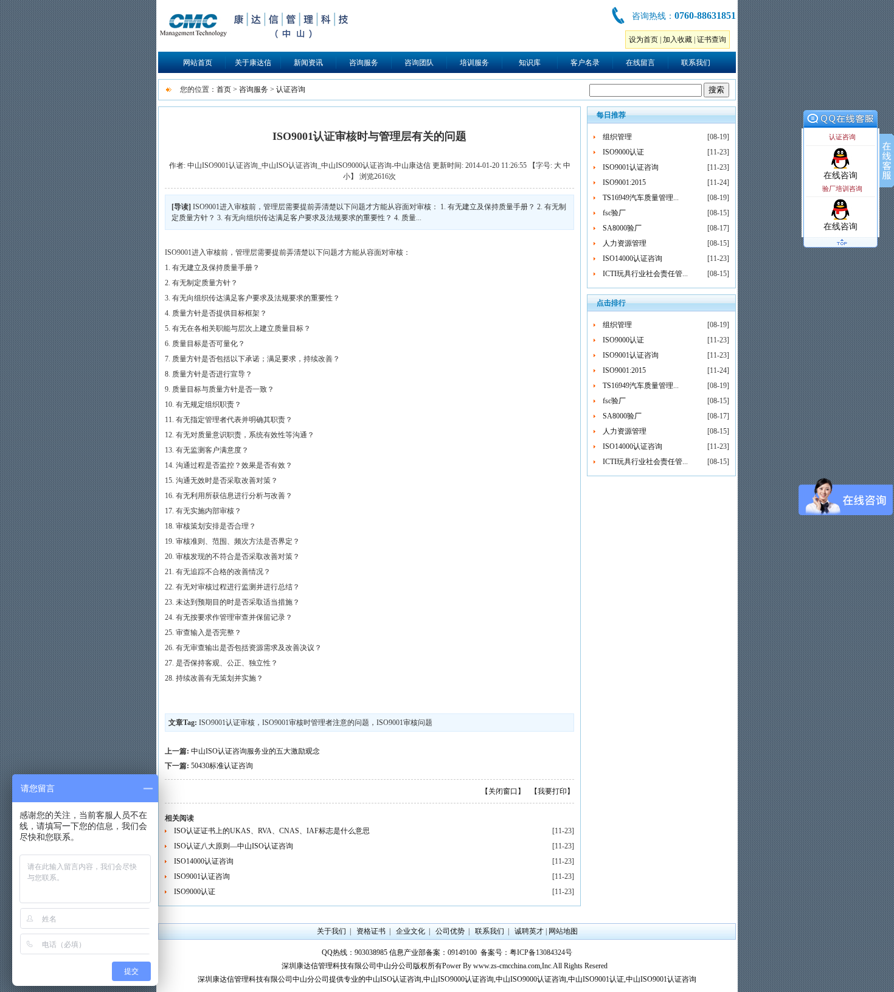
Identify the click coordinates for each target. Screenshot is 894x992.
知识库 (530, 62)
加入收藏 (677, 39)
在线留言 (640, 62)
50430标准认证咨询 (222, 765)
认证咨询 (290, 89)
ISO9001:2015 (624, 182)
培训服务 (474, 62)
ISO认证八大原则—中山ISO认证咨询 (233, 846)
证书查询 (711, 39)
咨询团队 (419, 62)
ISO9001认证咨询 (202, 876)
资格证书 (371, 931)
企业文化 (410, 931)
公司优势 (450, 931)
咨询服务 (363, 62)
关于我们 (331, 931)
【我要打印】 (552, 791)
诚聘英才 (529, 931)
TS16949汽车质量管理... (641, 197)
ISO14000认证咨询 (204, 861)
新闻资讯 (308, 62)
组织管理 (617, 137)
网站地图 (563, 931)
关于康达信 (253, 62)
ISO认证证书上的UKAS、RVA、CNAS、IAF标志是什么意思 (272, 831)
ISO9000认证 (194, 891)
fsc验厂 (614, 213)
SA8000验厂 (622, 228)
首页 (224, 89)
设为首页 (643, 39)
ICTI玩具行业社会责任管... (645, 273)
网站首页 (197, 62)
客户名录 (585, 62)
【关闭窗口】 (503, 791)
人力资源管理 (624, 243)
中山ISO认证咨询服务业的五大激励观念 (255, 751)
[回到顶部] (840, 248)
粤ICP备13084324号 (541, 952)
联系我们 (695, 62)
